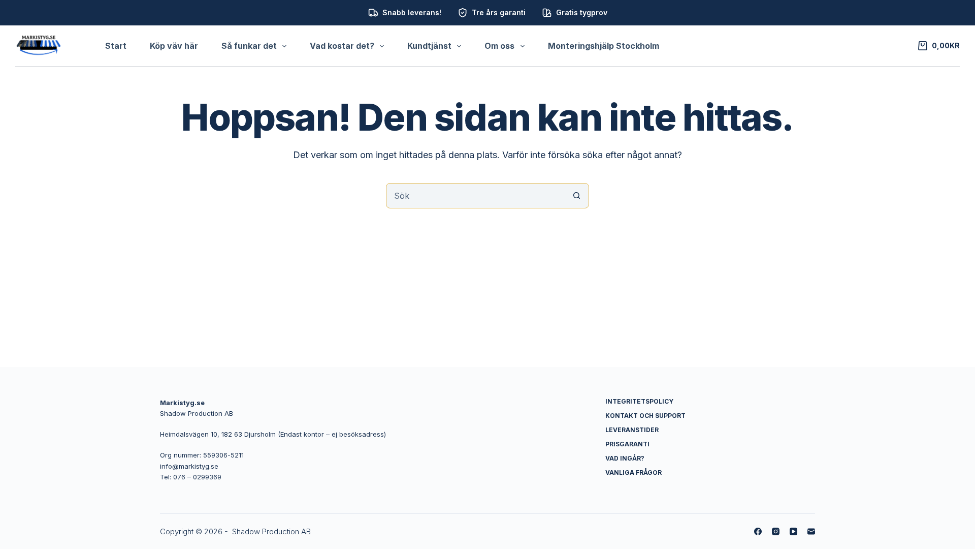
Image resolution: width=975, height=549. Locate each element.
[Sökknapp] (576, 196)
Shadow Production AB (271, 531)
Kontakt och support (645, 415)
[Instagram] (775, 531)
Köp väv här (174, 46)
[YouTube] (793, 531)
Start (115, 46)
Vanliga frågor (633, 472)
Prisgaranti (627, 444)
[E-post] (811, 531)
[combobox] (475, 195)
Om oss (499, 46)
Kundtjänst (429, 46)
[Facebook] (758, 531)
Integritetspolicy (639, 401)
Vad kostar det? (342, 46)
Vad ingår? (624, 458)
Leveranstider (632, 430)
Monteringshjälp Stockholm (603, 46)
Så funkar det (249, 46)
